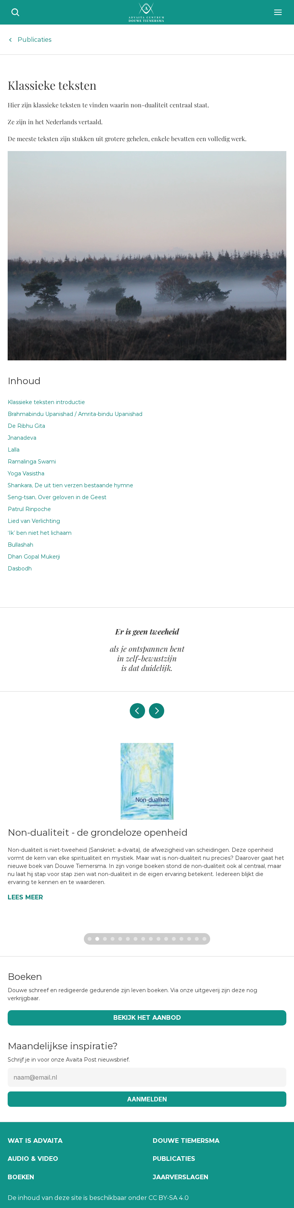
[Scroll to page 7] (135, 939)
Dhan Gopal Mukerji (34, 556)
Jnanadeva (22, 437)
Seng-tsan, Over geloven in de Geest (57, 497)
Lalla (14, 449)
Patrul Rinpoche (29, 509)
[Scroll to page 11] (166, 939)
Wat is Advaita (35, 1140)
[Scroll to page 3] (105, 939)
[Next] (156, 710)
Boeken (21, 1177)
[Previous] (137, 710)
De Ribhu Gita (26, 425)
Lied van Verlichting (34, 521)
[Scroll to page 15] (197, 939)
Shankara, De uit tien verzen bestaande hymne (70, 485)
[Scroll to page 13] (181, 939)
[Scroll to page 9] (151, 939)
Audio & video (33, 1158)
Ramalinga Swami (32, 461)
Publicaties (35, 39)
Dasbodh (20, 568)
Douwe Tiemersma (186, 1140)
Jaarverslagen (180, 1177)
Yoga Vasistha (26, 473)
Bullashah (20, 544)
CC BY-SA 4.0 (169, 1197)
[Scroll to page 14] (189, 939)
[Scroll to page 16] (205, 939)
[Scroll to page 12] (174, 939)
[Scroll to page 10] (158, 939)
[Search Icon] (15, 12)
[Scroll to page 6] (128, 939)
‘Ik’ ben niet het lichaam (40, 532)
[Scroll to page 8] (143, 939)
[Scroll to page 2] (97, 939)
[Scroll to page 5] (120, 939)
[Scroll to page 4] (112, 939)
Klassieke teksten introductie (46, 402)
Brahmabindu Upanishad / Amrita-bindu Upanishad (75, 414)
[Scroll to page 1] (88, 939)
